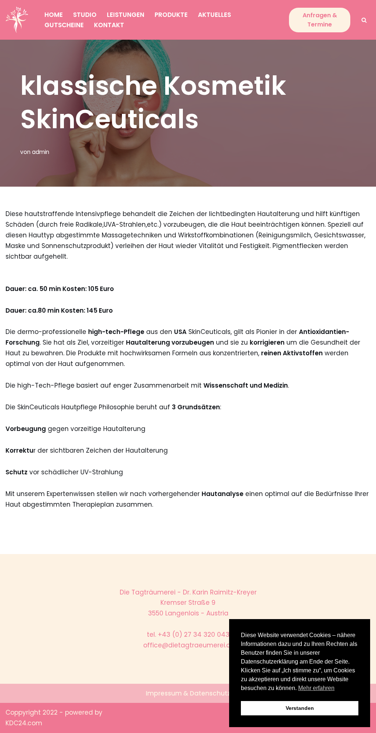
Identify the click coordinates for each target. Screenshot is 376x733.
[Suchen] (364, 20)
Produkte (171, 14)
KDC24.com (24, 723)
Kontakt (109, 25)
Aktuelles (214, 14)
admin (40, 152)
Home (53, 14)
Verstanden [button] (300, 708)
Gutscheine (64, 25)
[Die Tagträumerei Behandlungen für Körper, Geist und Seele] (19, 20)
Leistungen (125, 14)
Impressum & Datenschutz (188, 693)
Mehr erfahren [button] (316, 688)
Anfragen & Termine (320, 20)
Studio (85, 14)
